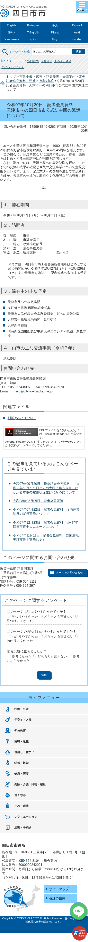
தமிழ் (33, 39)
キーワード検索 (16, 49)
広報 (39, 76)
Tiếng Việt (33, 32)
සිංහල (55, 39)
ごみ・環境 (21, 806)
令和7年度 (46, 81)
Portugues (33, 25)
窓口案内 (33, 61)
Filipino (55, 32)
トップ (11, 76)
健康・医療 (21, 773)
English (11, 25)
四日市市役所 (23, 11)
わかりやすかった (25, 636)
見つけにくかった (20, 621)
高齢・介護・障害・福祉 (30, 784)
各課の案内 (57, 898)
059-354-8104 (29, 860)
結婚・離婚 (21, 762)
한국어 (11, 32)
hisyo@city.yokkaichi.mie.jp (33, 391)
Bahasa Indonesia (11, 39)
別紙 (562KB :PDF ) (22, 418)
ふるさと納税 (62, 61)
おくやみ (20, 795)
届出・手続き (23, 827)
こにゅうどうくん (12, 67)
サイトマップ (59, 889)
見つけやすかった (25, 616)
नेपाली (77, 32)
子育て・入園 (23, 719)
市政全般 (26, 76)
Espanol (77, 25)
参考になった (22, 656)
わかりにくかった (20, 640)
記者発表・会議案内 (61, 76)
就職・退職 (21, 741)
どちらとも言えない (58, 616)
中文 (55, 25)
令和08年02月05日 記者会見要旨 (38, 501)
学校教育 (20, 730)
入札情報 (46, 61)
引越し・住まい (24, 752)
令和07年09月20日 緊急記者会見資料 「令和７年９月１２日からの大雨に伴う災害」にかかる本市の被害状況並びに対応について (46, 488)
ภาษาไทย (77, 39)
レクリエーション (25, 816)
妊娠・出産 (21, 709)
